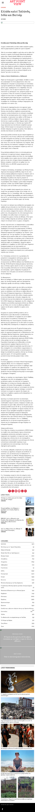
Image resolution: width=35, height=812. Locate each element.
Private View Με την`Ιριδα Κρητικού (10, 553)
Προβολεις (3, 599)
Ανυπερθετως (4, 559)
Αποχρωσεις (4, 562)
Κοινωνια (3, 7)
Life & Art (3, 544)
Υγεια (2, 626)
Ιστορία (3, 576)
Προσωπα (3, 605)
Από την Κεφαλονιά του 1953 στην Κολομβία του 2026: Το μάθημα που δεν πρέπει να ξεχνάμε (16, 721)
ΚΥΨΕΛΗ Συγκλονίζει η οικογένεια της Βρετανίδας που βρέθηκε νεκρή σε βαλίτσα (16, 774)
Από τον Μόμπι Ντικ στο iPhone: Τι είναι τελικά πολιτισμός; (11, 529)
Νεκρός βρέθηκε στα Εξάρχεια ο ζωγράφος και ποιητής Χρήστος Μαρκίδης (10, 509)
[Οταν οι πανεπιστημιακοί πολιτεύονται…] (17, 655)
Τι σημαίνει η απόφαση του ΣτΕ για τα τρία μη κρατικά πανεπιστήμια (15, 694)
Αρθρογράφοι (4, 565)
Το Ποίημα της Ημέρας (6, 620)
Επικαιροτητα (4, 574)
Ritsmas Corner (5, 556)
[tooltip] (9, 491)
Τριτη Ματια (4, 623)
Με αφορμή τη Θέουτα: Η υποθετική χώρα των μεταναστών (16, 748)
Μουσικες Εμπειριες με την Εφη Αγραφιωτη (12, 582)
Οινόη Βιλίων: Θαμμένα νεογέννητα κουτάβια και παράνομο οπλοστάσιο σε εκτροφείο (16, 799)
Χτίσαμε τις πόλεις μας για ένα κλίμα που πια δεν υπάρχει (11, 498)
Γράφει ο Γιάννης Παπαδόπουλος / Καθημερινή (14, 76)
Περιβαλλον (4, 593)
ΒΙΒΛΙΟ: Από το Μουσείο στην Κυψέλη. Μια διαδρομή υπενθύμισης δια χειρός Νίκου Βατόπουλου (12, 520)
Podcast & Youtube (5, 550)
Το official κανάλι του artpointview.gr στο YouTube (13, 617)
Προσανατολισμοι (5, 602)
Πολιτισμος (4, 596)
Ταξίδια (3, 614)
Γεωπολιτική (4, 568)
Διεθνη (2, 571)
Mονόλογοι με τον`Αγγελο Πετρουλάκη (11, 547)
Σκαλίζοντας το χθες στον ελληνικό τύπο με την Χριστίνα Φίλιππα (17, 608)
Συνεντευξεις (4, 611)
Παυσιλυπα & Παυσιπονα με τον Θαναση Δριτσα (13, 590)
